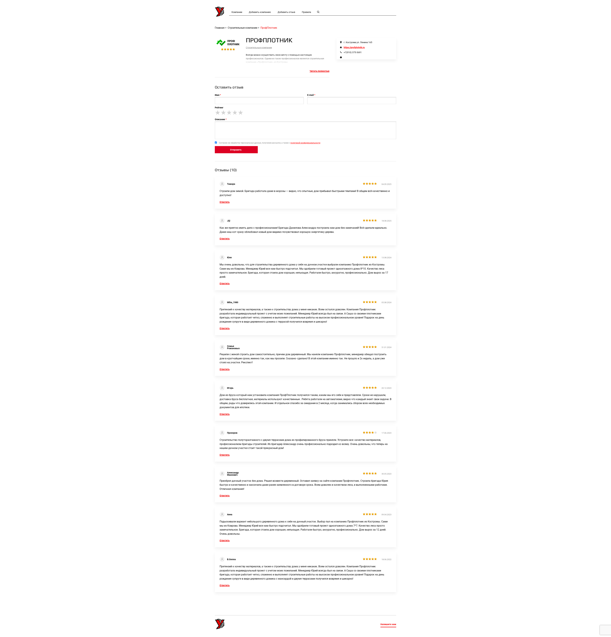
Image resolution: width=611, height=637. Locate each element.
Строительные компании (259, 47)
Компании (237, 12)
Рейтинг (219, 107)
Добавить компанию (260, 12)
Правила (306, 12)
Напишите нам (388, 624)
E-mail (310, 95)
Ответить (225, 202)
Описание (220, 119)
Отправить (236, 149)
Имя (217, 95)
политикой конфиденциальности (305, 143)
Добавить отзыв (286, 12)
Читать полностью (319, 71)
